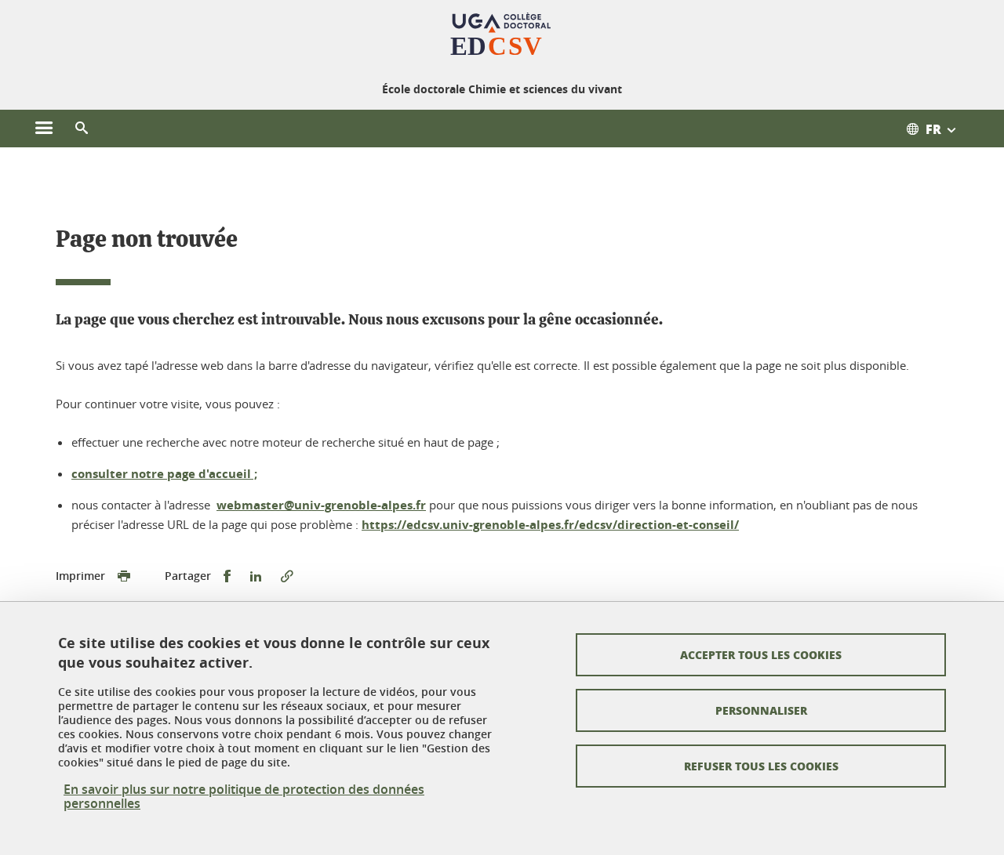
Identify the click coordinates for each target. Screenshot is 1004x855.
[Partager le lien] (287, 576)
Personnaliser (761, 710)
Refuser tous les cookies (761, 765)
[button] (81, 128)
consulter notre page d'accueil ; (164, 474)
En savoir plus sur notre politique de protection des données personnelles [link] (244, 796)
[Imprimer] (124, 576)
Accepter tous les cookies (761, 654)
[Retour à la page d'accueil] (502, 38)
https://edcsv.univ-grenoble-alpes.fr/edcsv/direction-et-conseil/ (550, 524)
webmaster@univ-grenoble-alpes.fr (321, 505)
